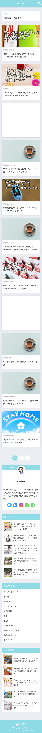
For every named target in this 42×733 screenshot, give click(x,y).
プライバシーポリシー (20, 728)
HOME (22, 724)
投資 (5, 616)
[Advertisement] (21, 120)
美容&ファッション (11, 630)
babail (21, 3)
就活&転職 (8, 611)
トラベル (7, 602)
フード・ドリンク (11, 606)
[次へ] (27, 458)
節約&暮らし (9, 625)
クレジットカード (11, 592)
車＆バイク (8, 640)
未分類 (6, 621)
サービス (7, 597)
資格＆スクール (10, 635)
